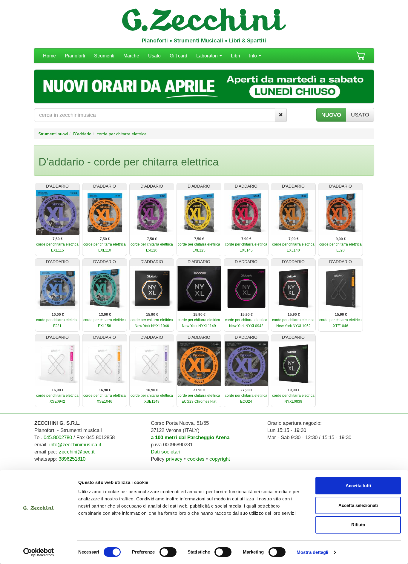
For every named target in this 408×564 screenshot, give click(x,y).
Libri (235, 55)
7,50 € (58, 239)
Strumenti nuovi (53, 133)
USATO (360, 115)
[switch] (168, 552)
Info (253, 55)
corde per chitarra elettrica (122, 133)
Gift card (178, 55)
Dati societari (165, 452)
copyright (219, 459)
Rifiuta (358, 524)
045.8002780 (58, 437)
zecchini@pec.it (77, 452)
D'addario (82, 133)
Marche (131, 55)
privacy (174, 459)
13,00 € (105, 314)
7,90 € (246, 239)
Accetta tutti (358, 485)
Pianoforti (75, 55)
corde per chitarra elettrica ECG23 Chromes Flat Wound (199, 401)
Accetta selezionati (358, 505)
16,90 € (58, 390)
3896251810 (72, 459)
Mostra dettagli (313, 552)
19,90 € (294, 390)
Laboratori (207, 55)
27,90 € (199, 390)
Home (49, 55)
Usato (154, 55)
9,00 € (341, 239)
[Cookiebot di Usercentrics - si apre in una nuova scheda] (39, 552)
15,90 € (152, 314)
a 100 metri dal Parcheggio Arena (190, 437)
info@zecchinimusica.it (75, 444)
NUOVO (331, 115)
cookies (196, 459)
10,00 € (58, 314)
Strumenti (104, 55)
